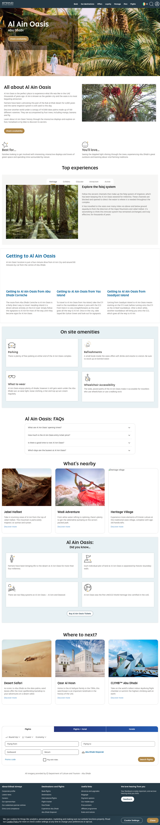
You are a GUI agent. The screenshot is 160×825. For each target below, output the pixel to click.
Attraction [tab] (93, 181)
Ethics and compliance (10, 808)
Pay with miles (52, 759)
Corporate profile (8, 791)
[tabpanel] (80, 214)
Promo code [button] (10, 759)
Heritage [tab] (53, 181)
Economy (40, 737)
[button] (145, 3)
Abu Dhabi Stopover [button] (94, 752)
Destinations (46, 794)
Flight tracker (47, 801)
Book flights (46, 791)
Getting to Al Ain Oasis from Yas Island (79, 293)
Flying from (12, 744)
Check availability (18, 38)
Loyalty (108, 4)
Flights (133, 4)
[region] (80, 820)
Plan (125, 4)
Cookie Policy (12, 822)
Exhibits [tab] (66, 181)
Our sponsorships (8, 801)
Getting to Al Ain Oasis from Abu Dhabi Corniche (28, 293)
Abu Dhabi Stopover (49, 812)
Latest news (6, 794)
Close (153, 820)
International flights (49, 798)
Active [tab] (107, 181)
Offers (99, 4)
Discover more (10, 526)
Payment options (87, 798)
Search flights (146, 759)
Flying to (87, 744)
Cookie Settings (131, 820)
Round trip (13, 737)
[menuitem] (76, 4)
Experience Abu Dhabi (50, 808)
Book (76, 4)
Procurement (86, 805)
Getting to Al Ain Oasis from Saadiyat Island (126, 293)
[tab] (28, 729)
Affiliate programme (89, 808)
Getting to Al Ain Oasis (31, 255)
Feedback (127, 799)
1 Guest (28, 737)
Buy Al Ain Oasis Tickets (80, 613)
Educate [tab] (79, 181)
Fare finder (46, 805)
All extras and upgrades (90, 791)
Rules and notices (88, 812)
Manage (117, 4)
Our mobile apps (87, 801)
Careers (5, 798)
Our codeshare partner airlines (14, 805)
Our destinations (87, 4)
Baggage (84, 794)
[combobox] (13, 737)
